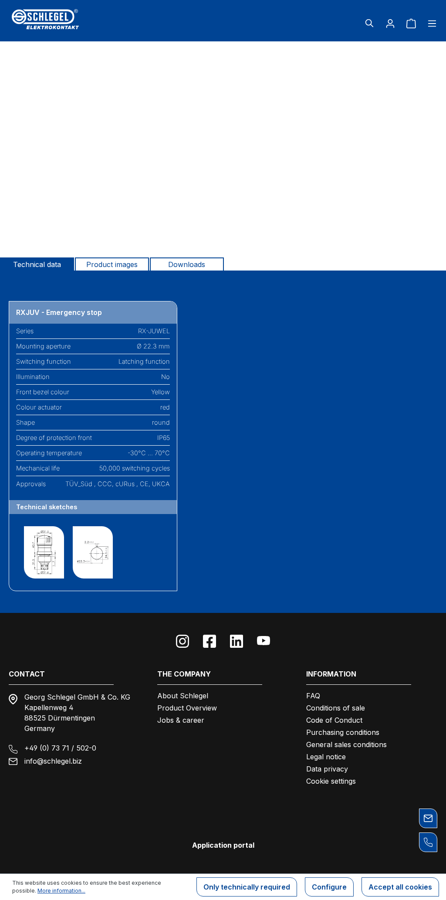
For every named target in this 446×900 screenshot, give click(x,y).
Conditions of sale (335, 708)
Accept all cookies (400, 887)
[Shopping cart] (411, 23)
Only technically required (246, 887)
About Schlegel (182, 695)
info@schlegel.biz (53, 761)
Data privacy (327, 769)
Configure (329, 887)
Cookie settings (331, 781)
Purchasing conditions (342, 732)
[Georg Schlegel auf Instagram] (182, 641)
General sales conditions (346, 744)
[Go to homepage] (78, 19)
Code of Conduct (334, 720)
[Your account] (390, 23)
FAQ (313, 695)
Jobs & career (180, 720)
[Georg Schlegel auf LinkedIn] (236, 641)
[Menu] (429, 23)
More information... (61, 890)
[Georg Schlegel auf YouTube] (263, 641)
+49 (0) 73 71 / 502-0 (60, 748)
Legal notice (326, 756)
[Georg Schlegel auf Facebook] (209, 641)
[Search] (369, 23)
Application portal (223, 845)
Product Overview (187, 708)
